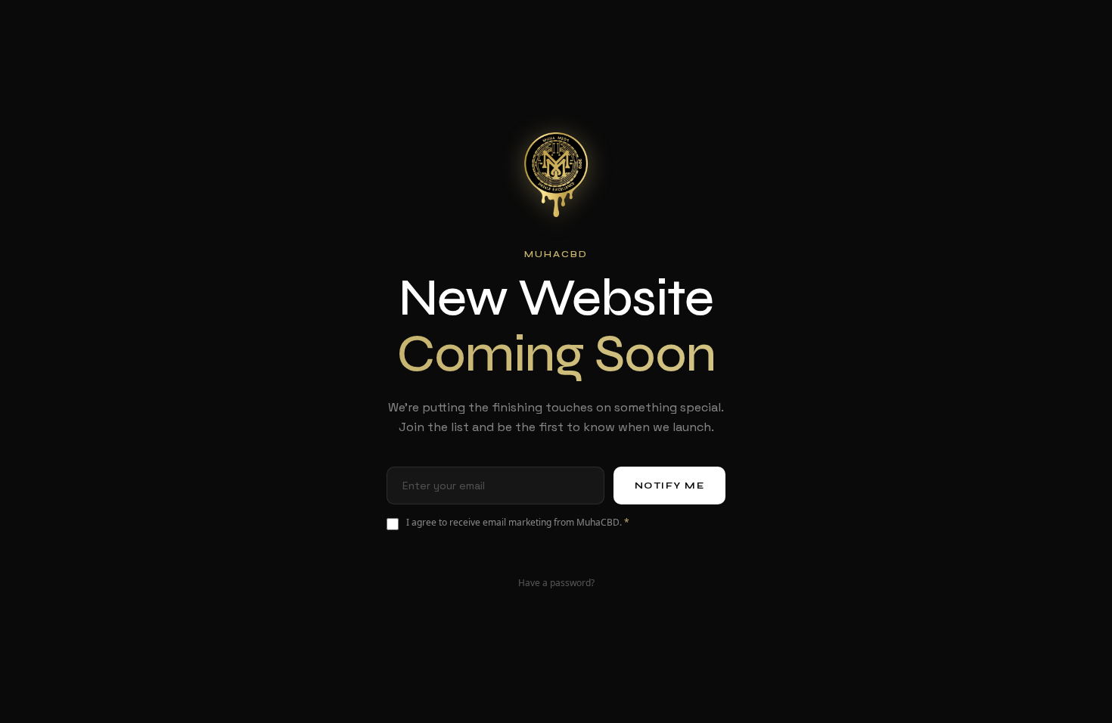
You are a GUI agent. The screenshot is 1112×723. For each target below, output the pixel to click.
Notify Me (670, 485)
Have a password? (556, 583)
